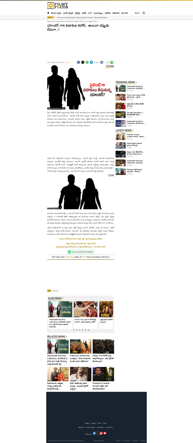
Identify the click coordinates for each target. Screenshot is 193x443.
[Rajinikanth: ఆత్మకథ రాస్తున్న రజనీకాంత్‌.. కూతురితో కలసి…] (58, 374)
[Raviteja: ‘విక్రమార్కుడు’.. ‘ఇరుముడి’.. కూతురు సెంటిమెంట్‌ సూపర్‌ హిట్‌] (121, 171)
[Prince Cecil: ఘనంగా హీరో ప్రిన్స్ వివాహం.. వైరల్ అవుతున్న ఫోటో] (86, 309)
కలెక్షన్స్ (77, 13)
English (87, 423)
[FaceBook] (78, 62)
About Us (81, 427)
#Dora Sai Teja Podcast (100, 17)
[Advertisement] (36, 50)
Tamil (99, 423)
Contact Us (109, 427)
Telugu (93, 423)
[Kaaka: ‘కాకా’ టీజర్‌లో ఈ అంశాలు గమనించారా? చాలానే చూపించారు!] (121, 154)
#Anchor (56, 291)
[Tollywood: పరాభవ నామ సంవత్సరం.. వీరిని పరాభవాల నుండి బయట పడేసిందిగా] (80, 346)
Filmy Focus (51, 21)
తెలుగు (137, 13)
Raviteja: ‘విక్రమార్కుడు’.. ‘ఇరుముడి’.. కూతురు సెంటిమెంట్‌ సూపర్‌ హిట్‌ (135, 171)
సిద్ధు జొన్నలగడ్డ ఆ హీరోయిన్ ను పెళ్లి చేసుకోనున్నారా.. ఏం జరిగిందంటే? (81, 247)
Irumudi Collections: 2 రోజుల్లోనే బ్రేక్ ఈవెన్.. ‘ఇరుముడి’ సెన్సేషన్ (135, 114)
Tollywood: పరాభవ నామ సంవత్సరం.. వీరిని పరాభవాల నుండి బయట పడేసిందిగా (80, 358)
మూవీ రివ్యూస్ (68, 13)
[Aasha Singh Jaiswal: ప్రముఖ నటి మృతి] (121, 145)
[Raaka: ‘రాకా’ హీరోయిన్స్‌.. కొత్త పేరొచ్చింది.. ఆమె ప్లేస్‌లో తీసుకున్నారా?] (103, 346)
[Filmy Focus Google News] (101, 62)
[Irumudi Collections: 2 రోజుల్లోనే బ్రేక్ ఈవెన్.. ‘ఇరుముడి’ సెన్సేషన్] (121, 114)
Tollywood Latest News (64, 440)
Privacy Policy (90, 427)
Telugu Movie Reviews (77, 440)
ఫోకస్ (84, 13)
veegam (102, 440)
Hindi (104, 423)
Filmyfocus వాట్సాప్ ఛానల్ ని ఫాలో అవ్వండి (82, 252)
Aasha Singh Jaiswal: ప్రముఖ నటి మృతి (134, 144)
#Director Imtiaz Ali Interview (84, 17)
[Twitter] (82, 62)
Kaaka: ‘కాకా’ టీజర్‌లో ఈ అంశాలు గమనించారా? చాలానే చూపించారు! (135, 154)
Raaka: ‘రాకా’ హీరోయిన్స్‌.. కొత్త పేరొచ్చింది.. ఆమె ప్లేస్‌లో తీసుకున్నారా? (103, 358)
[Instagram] (101, 433)
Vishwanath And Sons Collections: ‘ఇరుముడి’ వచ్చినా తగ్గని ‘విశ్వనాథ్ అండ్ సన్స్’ (135, 163)
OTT (90, 13)
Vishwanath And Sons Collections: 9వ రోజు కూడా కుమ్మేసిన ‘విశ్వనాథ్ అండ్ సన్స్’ (136, 123)
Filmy (85, 256)
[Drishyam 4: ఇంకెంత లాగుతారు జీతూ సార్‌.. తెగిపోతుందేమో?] (103, 374)
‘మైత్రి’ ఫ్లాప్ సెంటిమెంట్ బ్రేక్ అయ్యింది (108, 320)
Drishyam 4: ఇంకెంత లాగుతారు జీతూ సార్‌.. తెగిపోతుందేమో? (101, 386)
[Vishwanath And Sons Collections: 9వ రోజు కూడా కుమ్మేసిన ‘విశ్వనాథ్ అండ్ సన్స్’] (121, 123)
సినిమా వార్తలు (56, 13)
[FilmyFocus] (58, 5)
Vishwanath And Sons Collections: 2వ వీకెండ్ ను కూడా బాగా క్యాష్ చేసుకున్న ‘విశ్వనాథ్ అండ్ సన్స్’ (60, 323)
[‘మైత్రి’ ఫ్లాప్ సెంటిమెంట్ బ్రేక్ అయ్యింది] (111, 309)
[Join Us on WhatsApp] (111, 62)
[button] (73, 329)
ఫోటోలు (108, 13)
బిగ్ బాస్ (124, 13)
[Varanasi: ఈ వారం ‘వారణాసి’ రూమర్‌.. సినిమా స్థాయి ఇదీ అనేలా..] (121, 136)
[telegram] (91, 62)
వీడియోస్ (116, 13)
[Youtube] (104, 433)
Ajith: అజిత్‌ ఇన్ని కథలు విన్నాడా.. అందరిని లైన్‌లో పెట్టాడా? (79, 386)
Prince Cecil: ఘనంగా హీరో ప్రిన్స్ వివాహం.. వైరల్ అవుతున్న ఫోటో (85, 320)
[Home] (48, 13)
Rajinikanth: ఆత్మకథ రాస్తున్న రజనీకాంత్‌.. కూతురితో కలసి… (55, 386)
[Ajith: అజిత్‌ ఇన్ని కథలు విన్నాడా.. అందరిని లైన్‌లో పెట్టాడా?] (80, 374)
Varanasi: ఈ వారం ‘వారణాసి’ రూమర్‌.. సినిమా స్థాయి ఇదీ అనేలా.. (135, 136)
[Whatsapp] (69, 251)
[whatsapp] (87, 62)
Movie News (61, 21)
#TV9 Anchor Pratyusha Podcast (66, 17)
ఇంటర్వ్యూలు (98, 13)
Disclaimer (100, 427)
